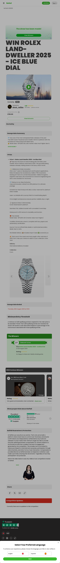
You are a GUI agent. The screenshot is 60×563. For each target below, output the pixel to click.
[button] (18, 554)
